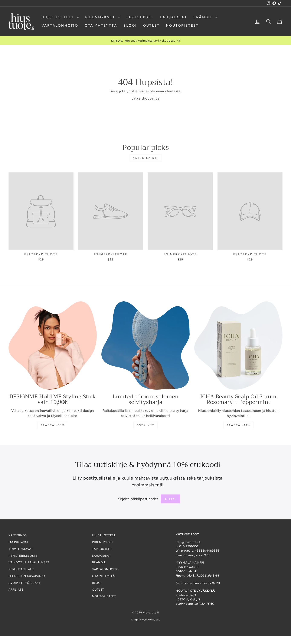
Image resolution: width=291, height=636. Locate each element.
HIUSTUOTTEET (59, 17)
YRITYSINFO (18, 535)
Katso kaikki (145, 157)
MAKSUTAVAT (19, 542)
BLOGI (130, 25)
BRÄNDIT (203, 17)
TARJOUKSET (140, 17)
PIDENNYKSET (101, 17)
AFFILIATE (16, 589)
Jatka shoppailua (146, 98)
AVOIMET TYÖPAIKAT (24, 582)
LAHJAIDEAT (173, 17)
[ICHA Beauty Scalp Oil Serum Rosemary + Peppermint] (238, 345)
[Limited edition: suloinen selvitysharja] (145, 345)
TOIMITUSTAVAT (21, 549)
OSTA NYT (146, 425)
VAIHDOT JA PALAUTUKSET (29, 562)
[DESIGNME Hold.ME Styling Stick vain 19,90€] (53, 345)
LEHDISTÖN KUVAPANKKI (27, 576)
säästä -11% (238, 425)
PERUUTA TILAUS (21, 569)
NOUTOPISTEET (182, 25)
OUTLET (151, 25)
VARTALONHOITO (60, 25)
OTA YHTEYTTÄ (101, 25)
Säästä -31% (52, 425)
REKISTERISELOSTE (23, 555)
